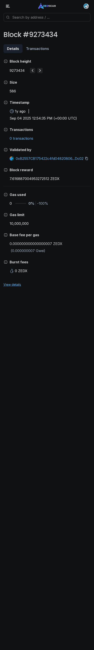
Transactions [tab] (37, 48)
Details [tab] (13, 48)
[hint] (5, 61)
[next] (40, 70)
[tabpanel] (47, 172)
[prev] (32, 70)
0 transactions (21, 138)
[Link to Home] (47, 6)
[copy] (87, 158)
